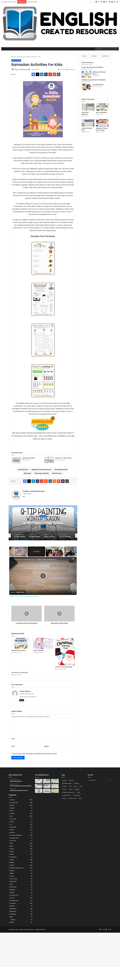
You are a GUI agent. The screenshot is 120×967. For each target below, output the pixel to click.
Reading (77, 789)
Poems (12, 851)
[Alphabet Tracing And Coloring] (102, 122)
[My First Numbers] (102, 107)
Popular (84, 56)
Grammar (12, 832)
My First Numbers (101, 112)
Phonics (12, 849)
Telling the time (14, 895)
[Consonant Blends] (55, 791)
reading (12, 865)
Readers (12, 862)
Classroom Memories (85, 113)
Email (13, 746)
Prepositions (13, 857)
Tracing (12, 898)
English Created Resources (21, 69)
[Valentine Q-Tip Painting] (49, 460)
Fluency (12, 829)
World (11, 917)
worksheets (13, 914)
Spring (78, 792)
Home (14, 56)
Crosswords (13, 819)
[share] (73, 558)
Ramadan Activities (42, 473)
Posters (12, 854)
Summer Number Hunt (33, 1)
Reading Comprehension (16, 868)
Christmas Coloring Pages (63, 667)
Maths (11, 846)
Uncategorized (14, 900)
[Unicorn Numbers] (43, 643)
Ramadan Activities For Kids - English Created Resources (36, 559)
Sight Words (13, 881)
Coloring (12, 813)
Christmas (76, 783)
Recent (94, 56)
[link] (12, 560)
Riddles (12, 873)
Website (46, 746)
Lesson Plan (13, 840)
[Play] (54, 551)
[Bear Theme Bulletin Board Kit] (38, 781)
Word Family (13, 908)
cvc (11, 824)
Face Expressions (98, 84)
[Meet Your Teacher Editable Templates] (55, 786)
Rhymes (12, 870)
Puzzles (12, 859)
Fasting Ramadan (61, 469)
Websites (12, 906)
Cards (11, 810)
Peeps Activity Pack (43, 523)
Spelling (12, 892)
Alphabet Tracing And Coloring (101, 129)
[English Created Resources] (60, 24)
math (11, 843)
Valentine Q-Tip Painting (63, 458)
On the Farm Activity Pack (19, 672)
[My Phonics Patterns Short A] (86, 74)
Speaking (12, 889)
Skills (11, 884)
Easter (75, 786)
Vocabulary (13, 903)
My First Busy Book (87, 62)
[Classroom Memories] (88, 107)
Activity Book (23, 469)
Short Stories (13, 878)
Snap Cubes (13, 887)
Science (12, 876)
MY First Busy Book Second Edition (92, 67)
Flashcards (13, 827)
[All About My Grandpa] (21, 643)
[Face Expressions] (86, 87)
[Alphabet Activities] (16, 460)
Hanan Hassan (25, 691)
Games (13, 919)
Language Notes (14, 838)
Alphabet (12, 805)
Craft (11, 816)
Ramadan (28, 473)
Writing (12, 922)
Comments (105, 56)
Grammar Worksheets (16, 835)
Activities (43, 516)
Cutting (12, 821)
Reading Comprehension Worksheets (94, 80)
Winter (80, 798)
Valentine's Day (72, 798)
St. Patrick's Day (66, 795)
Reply (21, 700)
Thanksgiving (76, 795)
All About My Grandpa (18, 650)
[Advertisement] (52, 954)
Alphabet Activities (28, 458)
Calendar (12, 808)
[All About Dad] (38, 791)
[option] (43, 522)
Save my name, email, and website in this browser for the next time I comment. (35, 753)
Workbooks (13, 911)
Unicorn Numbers (38, 650)
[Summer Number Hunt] (88, 122)
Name (13, 738)
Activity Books (21, 56)
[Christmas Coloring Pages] (65, 651)
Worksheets (57, 473)
